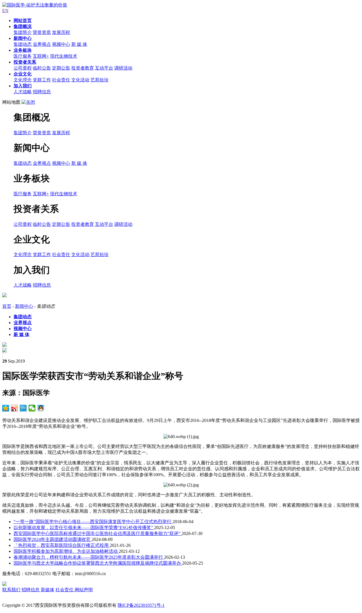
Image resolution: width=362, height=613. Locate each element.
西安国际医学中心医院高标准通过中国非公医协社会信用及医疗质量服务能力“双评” (98, 533)
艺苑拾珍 (99, 79)
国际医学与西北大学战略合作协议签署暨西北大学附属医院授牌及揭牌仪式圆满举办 (98, 563)
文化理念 (23, 79)
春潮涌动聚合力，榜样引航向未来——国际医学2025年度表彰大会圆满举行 (89, 557)
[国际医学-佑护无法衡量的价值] (34, 5)
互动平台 (104, 68)
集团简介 (23, 32)
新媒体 (47, 589)
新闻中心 (24, 306)
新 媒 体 (79, 44)
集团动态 (23, 44)
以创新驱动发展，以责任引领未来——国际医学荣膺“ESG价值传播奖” (84, 527)
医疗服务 (23, 56)
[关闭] (28, 102)
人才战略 (23, 91)
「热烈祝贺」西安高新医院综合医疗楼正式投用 (62, 545)
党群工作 (42, 79)
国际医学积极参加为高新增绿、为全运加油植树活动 (66, 551)
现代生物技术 (63, 56)
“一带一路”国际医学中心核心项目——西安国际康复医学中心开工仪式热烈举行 (93, 521)
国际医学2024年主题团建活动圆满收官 (53, 539)
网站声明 (84, 589)
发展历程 (61, 32)
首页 (6, 306)
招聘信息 (42, 91)
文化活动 (80, 79)
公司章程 (23, 68)
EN (5, 10)
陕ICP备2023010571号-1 (141, 605)
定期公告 (61, 68)
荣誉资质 (42, 32)
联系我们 (11, 589)
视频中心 (61, 44)
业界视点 (42, 44)
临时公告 (42, 68)
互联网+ (41, 56)
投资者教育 (82, 68)
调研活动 (123, 68)
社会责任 (61, 79)
